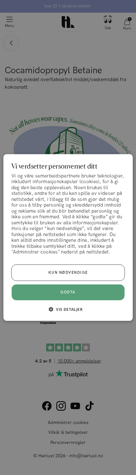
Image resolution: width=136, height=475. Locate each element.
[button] (68, 309)
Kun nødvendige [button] (68, 272)
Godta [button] (68, 292)
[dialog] (68, 237)
